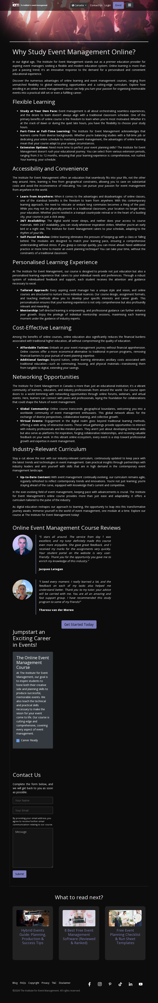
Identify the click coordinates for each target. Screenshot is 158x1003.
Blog (15, 983)
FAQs (23, 983)
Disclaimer (65, 983)
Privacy (45, 983)
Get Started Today (79, 624)
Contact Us (96, 5)
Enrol (118, 5)
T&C (54, 983)
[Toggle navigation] (129, 5)
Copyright (33, 983)
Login (108, 5)
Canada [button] (79, 5)
